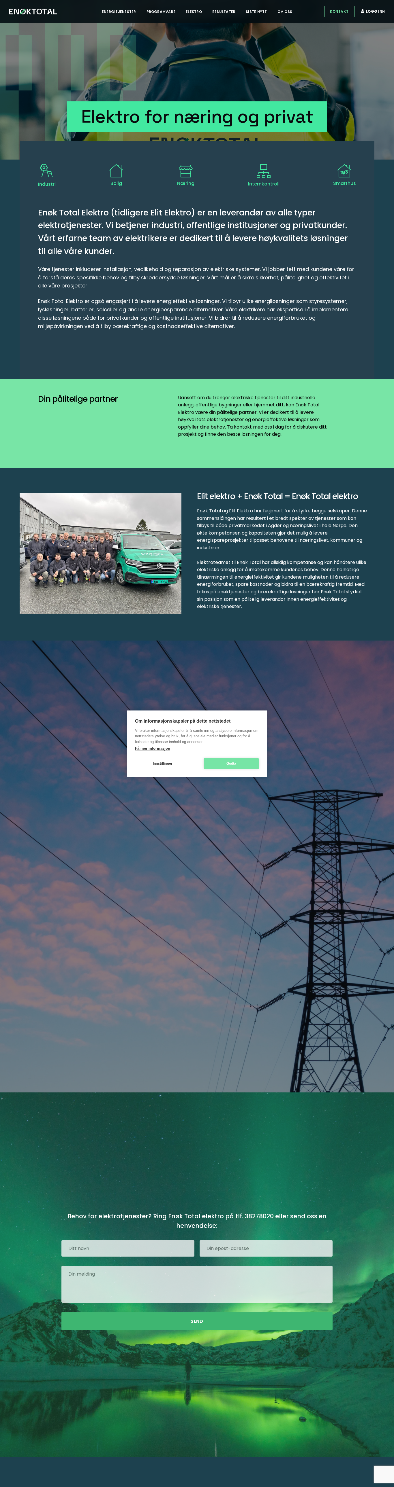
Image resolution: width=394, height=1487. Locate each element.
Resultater (223, 11)
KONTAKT (339, 11)
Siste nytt (256, 11)
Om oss (284, 11)
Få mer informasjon (152, 748)
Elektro (194, 11)
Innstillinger (163, 763)
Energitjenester (119, 11)
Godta (231, 763)
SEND (197, 1321)
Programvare (161, 11)
